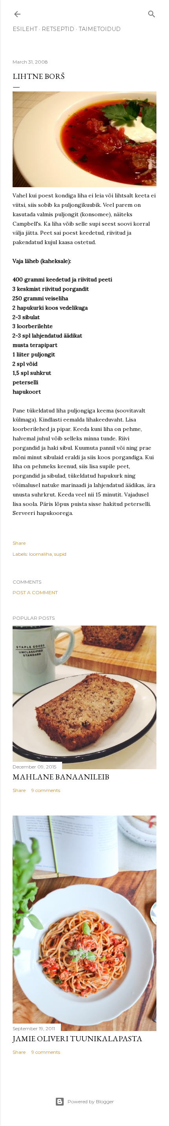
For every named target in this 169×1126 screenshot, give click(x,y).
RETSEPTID (58, 29)
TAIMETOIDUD (100, 29)
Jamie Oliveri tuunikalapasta (77, 1038)
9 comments (45, 790)
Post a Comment (35, 592)
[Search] (151, 12)
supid (60, 554)
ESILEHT (25, 29)
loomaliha (40, 554)
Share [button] (19, 543)
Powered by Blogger (91, 1101)
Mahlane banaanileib (61, 777)
